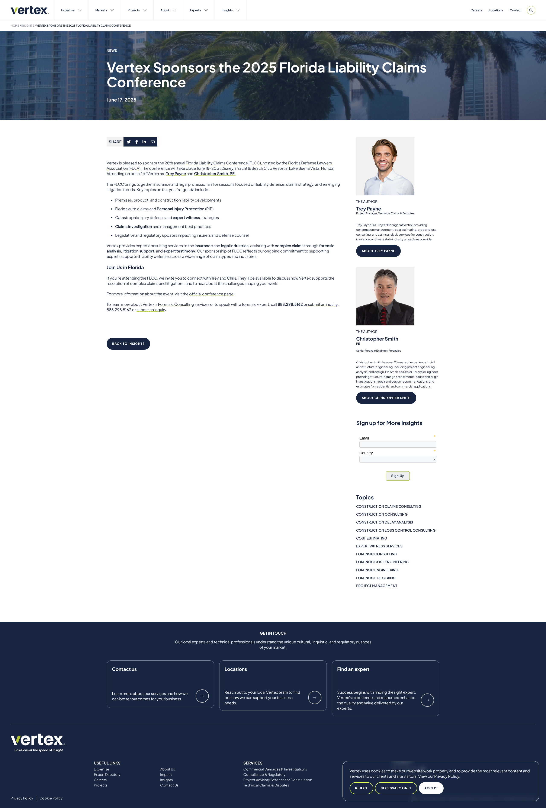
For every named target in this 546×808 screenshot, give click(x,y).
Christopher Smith (377, 339)
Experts (195, 10)
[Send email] (153, 142)
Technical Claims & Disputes (266, 785)
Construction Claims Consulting (388, 506)
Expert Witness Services (379, 546)
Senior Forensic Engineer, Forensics (378, 350)
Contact (516, 10)
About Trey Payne (378, 251)
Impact (166, 774)
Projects (134, 10)
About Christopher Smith (386, 398)
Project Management (376, 585)
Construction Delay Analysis (384, 522)
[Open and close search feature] (531, 10)
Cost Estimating (371, 538)
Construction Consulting (382, 514)
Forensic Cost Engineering (382, 562)
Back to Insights (128, 343)
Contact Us (169, 785)
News (112, 50)
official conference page (211, 293)
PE (232, 173)
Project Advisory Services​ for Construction (277, 780)
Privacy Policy (446, 776)
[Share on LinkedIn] (144, 142)
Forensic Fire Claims (375, 578)
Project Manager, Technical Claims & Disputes (385, 213)
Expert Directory (107, 774)
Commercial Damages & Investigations (275, 769)
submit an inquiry (151, 309)
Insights (227, 10)
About (164, 10)
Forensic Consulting (376, 554)
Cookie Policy (51, 798)
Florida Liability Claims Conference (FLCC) (223, 162)
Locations (496, 10)
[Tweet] (129, 142)
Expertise (68, 10)
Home (15, 25)
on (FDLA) (131, 168)
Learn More (202, 696)
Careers (476, 10)
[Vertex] (30, 10)
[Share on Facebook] (137, 142)
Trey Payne (176, 173)
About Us (167, 769)
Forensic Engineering (377, 570)
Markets (101, 10)
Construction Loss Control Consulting (396, 530)
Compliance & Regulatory (264, 774)
